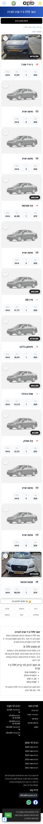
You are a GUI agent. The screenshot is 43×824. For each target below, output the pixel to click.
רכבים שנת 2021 (31, 768)
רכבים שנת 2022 (31, 764)
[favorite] (5, 38)
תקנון (36, 727)
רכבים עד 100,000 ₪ (13, 728)
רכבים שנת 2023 (31, 759)
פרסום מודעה (33, 723)
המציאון (35, 719)
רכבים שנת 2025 (31, 751)
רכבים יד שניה (32, 715)
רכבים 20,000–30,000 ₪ (14, 717)
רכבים (34, 27)
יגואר (30, 27)
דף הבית (39, 27)
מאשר (8, 815)
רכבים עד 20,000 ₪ (13, 711)
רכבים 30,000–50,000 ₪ (14, 722)
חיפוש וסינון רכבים (21, 20)
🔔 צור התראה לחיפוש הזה (21, 601)
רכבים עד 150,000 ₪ (13, 734)
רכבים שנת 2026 (31, 747)
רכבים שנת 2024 (31, 755)
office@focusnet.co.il (28, 795)
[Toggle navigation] (40, 3)
